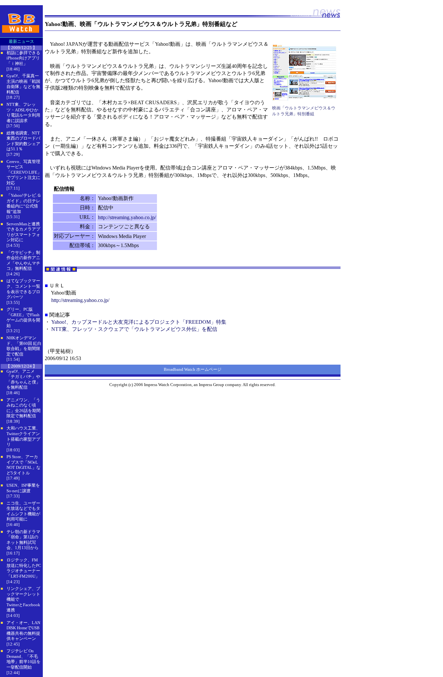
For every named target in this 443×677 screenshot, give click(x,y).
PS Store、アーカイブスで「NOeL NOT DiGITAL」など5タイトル (23, 464)
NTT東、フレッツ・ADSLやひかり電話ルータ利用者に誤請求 (23, 112)
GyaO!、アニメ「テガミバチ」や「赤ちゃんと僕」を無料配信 (23, 379)
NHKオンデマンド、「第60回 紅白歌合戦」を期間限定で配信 (24, 346)
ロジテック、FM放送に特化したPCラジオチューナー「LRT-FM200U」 (23, 568)
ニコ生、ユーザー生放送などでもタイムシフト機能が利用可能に (23, 511)
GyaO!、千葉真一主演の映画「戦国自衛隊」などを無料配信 (23, 83)
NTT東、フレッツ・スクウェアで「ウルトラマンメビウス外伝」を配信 (134, 329)
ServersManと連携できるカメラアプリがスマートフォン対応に (23, 232)
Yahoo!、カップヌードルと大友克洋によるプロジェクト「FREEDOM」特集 (138, 322)
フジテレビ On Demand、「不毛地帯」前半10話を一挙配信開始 (23, 659)
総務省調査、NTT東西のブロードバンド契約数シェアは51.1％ (23, 141)
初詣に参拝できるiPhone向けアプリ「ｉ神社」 (23, 58)
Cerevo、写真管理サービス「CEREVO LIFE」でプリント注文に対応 (24, 172)
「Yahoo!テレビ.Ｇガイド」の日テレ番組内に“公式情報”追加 (23, 203)
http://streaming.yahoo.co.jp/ (127, 217)
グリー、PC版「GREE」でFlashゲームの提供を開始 (23, 317)
